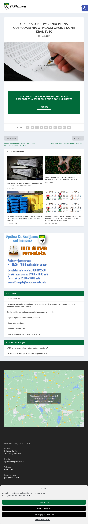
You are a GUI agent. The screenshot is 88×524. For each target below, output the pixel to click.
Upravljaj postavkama (44, 515)
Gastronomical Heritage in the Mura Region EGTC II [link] (27, 353)
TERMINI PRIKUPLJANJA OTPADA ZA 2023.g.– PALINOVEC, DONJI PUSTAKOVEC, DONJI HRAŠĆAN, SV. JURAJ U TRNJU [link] (63, 218)
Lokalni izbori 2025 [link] (14, 298)
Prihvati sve (44, 502)
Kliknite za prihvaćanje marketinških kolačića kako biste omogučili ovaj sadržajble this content (44, 398)
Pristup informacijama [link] (15, 323)
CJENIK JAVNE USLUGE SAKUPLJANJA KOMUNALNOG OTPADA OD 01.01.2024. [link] (61, 178)
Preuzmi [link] (44, 106)
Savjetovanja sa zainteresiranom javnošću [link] (23, 317)
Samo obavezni (44, 508)
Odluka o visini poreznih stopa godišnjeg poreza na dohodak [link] (30, 312)
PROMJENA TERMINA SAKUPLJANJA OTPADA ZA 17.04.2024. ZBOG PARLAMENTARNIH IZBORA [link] (24, 218)
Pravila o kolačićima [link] (42, 520)
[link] (85, 8)
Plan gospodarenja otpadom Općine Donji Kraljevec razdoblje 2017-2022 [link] (24, 184)
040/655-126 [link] (9, 470)
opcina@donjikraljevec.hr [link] (14, 462)
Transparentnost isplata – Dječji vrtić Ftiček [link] (24, 334)
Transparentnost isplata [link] (16, 329)
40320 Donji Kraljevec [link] (12, 454)
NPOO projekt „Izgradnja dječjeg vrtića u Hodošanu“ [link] (27, 348)
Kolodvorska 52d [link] (11, 451)
